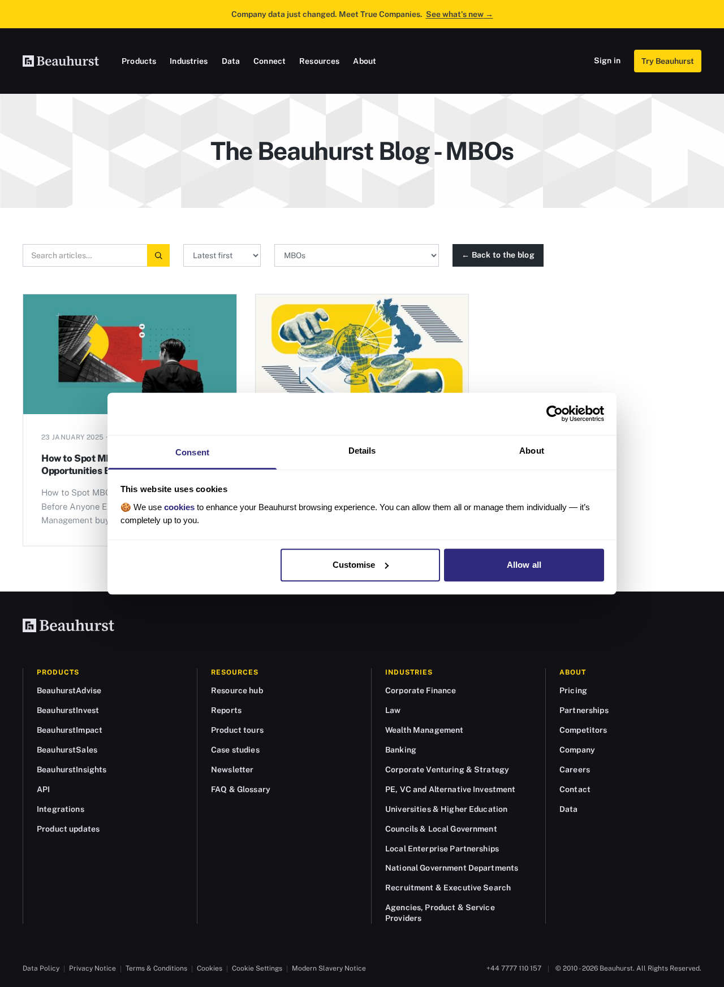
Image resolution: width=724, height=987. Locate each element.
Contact (575, 789)
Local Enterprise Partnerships (442, 848)
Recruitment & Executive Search (448, 887)
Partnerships (584, 710)
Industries (189, 61)
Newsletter (232, 769)
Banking (400, 749)
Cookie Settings (257, 968)
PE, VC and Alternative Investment (450, 789)
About (364, 61)
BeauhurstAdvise (69, 690)
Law (392, 710)
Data (231, 61)
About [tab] (531, 450)
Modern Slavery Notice (329, 968)
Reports (226, 710)
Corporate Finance (420, 690)
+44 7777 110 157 (513, 968)
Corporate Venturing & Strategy (447, 769)
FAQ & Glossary (240, 789)
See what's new (459, 14)
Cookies (209, 968)
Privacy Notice (92, 968)
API (43, 789)
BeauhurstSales (67, 749)
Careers (574, 769)
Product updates (68, 828)
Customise (354, 564)
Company (577, 749)
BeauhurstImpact (69, 729)
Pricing (573, 690)
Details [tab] (362, 450)
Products (139, 61)
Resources (319, 61)
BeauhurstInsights (71, 769)
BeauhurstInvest (68, 710)
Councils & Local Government (441, 828)
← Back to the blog (498, 254)
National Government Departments (451, 867)
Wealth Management (424, 729)
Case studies (235, 749)
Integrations (60, 809)
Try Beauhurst (667, 61)
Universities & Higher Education (446, 809)
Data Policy (41, 968)
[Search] (158, 255)
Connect (269, 61)
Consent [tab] (192, 452)
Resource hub (237, 690)
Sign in (607, 60)
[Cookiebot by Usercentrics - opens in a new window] (554, 413)
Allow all (524, 564)
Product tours (237, 729)
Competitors (583, 729)
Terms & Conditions (156, 968)
